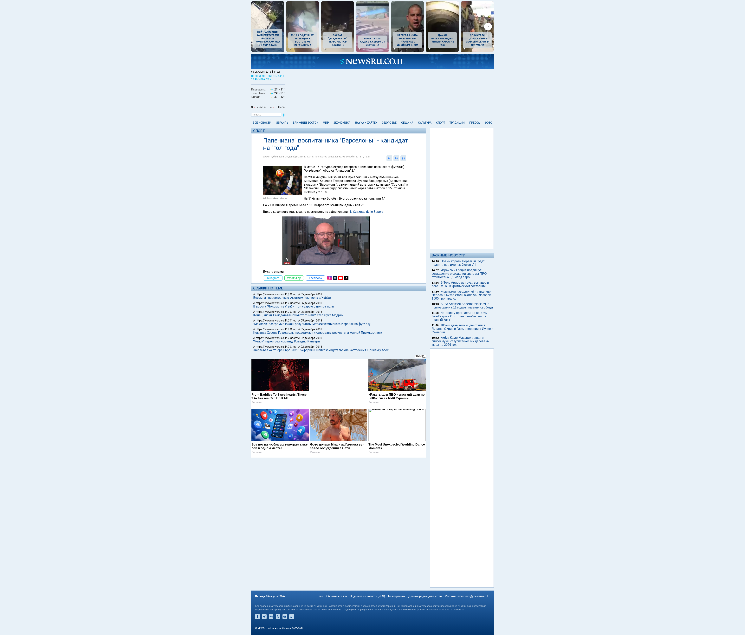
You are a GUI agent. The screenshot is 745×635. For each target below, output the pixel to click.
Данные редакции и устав (425, 596)
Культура (424, 122)
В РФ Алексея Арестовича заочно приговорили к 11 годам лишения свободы (462, 305)
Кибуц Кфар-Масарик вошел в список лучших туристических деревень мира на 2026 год (460, 341)
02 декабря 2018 (311, 338)
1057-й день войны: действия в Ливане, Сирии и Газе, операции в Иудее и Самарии (462, 329)
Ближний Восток (305, 122)
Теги (320, 596)
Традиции (457, 122)
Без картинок (396, 596)
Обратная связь (336, 596)
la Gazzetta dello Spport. (366, 212)
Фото (488, 122)
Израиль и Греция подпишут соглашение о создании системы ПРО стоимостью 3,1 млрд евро (459, 273)
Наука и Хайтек (366, 122)
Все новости (262, 122)
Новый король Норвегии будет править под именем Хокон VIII (458, 263)
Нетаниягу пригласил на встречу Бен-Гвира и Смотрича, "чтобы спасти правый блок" (459, 316)
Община (407, 122)
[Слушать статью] (407, 158)
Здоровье (389, 122)
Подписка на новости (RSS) (367, 596)
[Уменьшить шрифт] (389, 158)
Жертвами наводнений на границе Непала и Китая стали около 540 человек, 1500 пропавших (461, 295)
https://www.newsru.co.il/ (271, 294)
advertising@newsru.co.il (472, 596)
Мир (326, 122)
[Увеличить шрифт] (396, 158)
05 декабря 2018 (311, 294)
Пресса (474, 122)
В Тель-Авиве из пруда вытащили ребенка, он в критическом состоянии (460, 284)
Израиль (282, 122)
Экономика (341, 122)
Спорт (440, 122)
